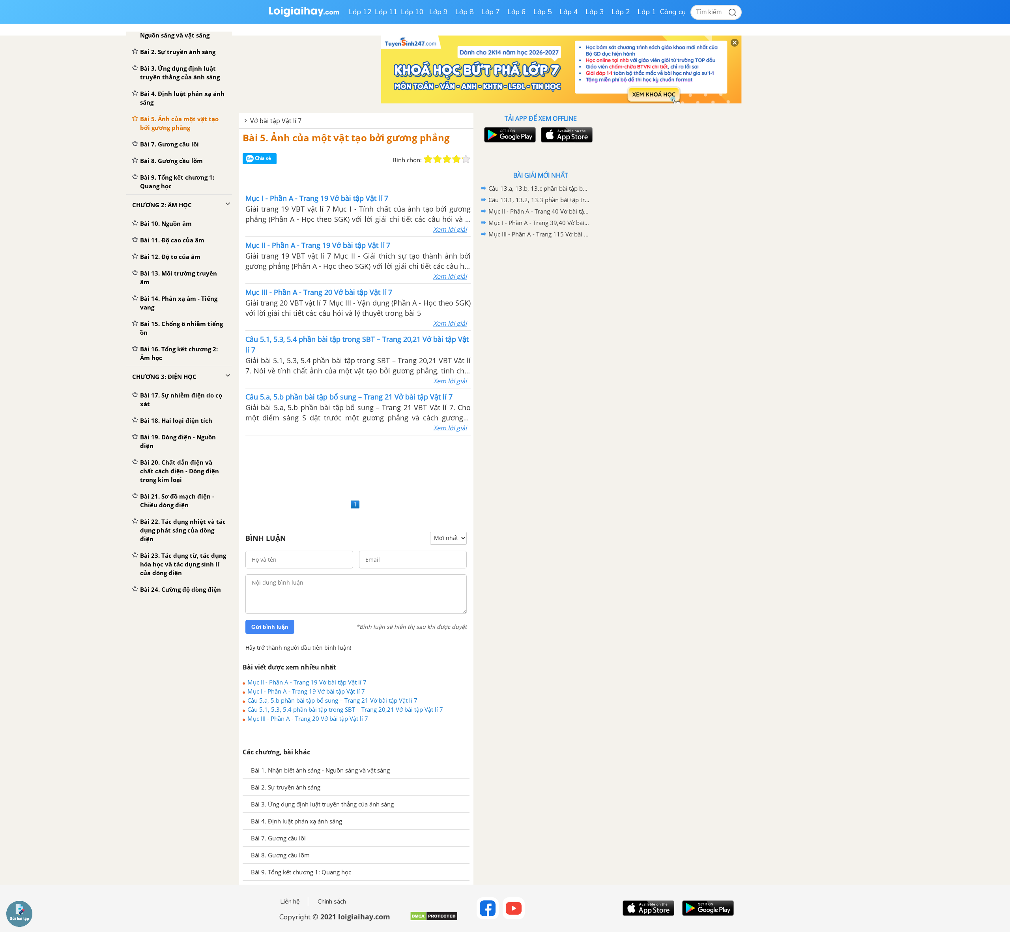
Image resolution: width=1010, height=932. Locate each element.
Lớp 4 (568, 12)
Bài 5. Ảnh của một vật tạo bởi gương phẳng (346, 137)
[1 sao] (428, 159)
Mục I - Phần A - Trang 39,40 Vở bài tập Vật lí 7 (539, 223)
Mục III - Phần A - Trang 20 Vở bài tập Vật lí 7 (307, 718)
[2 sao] (437, 159)
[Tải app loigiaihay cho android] (509, 135)
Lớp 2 (621, 12)
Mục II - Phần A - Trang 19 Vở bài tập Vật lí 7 (307, 682)
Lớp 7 (490, 12)
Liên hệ (290, 901)
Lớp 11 (386, 12)
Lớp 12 (360, 12)
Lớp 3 (594, 12)
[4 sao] (456, 159)
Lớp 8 (464, 12)
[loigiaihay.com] (303, 15)
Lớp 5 (542, 12)
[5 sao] (466, 159)
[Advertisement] (356, 466)
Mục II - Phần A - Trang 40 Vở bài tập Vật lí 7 (539, 211)
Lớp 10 (412, 12)
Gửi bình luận (269, 627)
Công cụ (673, 12)
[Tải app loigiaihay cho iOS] (565, 135)
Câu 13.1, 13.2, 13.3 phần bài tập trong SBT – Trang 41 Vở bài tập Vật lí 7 (539, 200)
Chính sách (332, 901)
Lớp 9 (438, 12)
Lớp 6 (516, 12)
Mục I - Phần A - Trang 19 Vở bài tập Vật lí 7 (306, 691)
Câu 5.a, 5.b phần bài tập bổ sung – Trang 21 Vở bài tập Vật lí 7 (332, 700)
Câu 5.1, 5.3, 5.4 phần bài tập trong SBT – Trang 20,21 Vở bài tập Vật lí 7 (345, 709)
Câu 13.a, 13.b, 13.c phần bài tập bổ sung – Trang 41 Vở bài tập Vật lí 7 (539, 188)
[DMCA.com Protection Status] (434, 919)
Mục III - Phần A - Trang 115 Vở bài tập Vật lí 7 (539, 234)
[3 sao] (447, 159)
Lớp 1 (647, 12)
